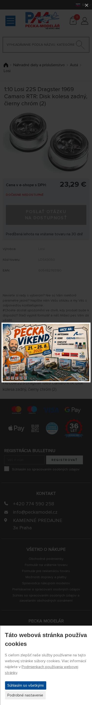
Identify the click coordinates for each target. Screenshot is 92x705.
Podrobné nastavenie (25, 695)
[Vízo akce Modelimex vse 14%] (46, 352)
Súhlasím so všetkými (25, 685)
